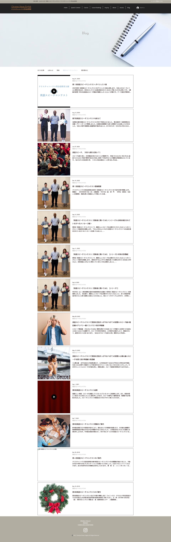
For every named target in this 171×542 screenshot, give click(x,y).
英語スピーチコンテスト (70, 70)
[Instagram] (85, 530)
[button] (86, 7)
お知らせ (50, 70)
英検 (58, 70)
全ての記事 (41, 70)
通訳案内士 (84, 70)
